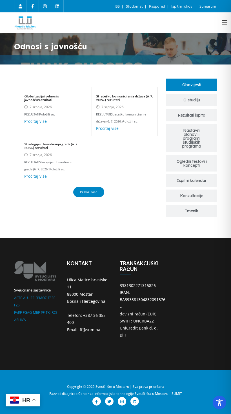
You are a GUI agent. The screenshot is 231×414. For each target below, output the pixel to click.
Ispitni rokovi (182, 6)
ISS (118, 6)
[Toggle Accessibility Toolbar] (219, 402)
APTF (18, 297)
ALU (26, 297)
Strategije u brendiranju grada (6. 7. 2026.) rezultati (51, 146)
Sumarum (207, 6)
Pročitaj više (35, 121)
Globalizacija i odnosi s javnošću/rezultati (41, 98)
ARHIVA (20, 319)
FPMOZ (41, 297)
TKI (48, 312)
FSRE (51, 297)
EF (32, 297)
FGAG (27, 312)
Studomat (135, 6)
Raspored (157, 6)
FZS (17, 305)
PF (43, 312)
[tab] (191, 85)
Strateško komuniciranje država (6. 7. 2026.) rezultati (124, 98)
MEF (36, 312)
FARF (18, 312)
